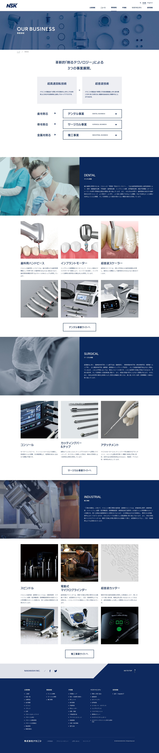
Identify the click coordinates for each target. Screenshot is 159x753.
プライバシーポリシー (62, 741)
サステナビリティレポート (99, 717)
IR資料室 (72, 705)
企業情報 (92, 7)
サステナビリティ (137, 7)
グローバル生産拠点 (31, 723)
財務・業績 (73, 711)
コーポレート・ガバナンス (99, 705)
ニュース (103, 7)
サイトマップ (86, 741)
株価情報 (72, 720)
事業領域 (114, 7)
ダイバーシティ (96, 699)
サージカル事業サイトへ (79, 470)
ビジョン (28, 705)
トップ (18, 51)
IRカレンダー (73, 708)
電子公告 (72, 726)
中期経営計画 (73, 714)
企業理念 (28, 699)
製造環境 (28, 726)
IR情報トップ (73, 693)
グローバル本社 (30, 717)
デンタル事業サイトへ (79, 327)
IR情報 (124, 7)
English (150, 2)
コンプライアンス (96, 708)
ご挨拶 (27, 693)
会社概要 (28, 702)
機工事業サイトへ (79, 654)
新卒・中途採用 (118, 694)
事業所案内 (29, 729)
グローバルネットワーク (32, 714)
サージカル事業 (52, 696)
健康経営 (94, 696)
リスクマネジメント (97, 711)
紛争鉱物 (94, 702)
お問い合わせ (75, 741)
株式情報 (72, 702)
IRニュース (73, 699)
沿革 (27, 711)
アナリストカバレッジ (76, 717)
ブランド (28, 708)
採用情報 (150, 7)
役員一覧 (28, 696)
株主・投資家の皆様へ (76, 696)
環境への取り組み (96, 693)
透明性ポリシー (96, 714)
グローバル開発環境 (31, 720)
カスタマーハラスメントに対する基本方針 (102, 721)
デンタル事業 (51, 693)
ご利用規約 (50, 741)
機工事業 (50, 699)
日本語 (144, 2)
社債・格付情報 (74, 723)
